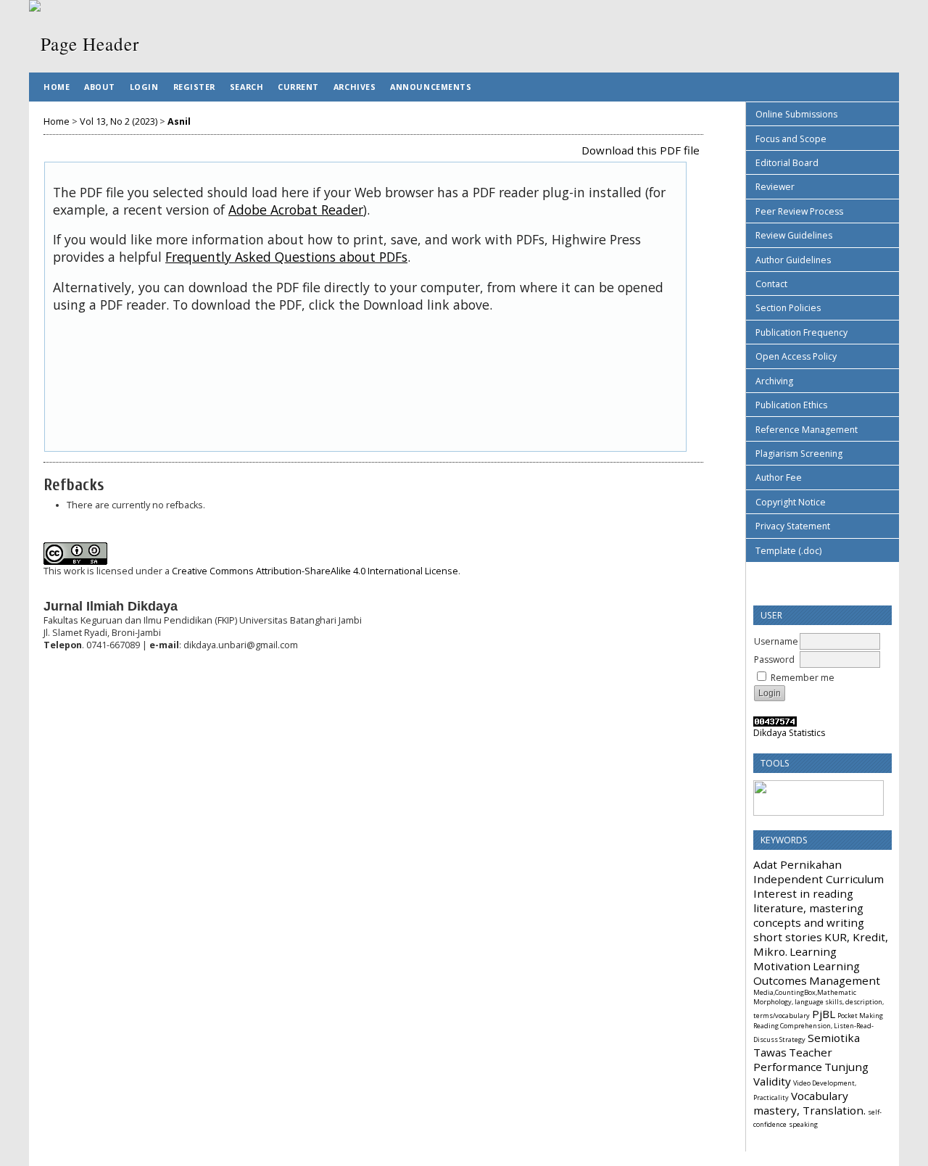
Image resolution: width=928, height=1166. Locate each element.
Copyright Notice (790, 502)
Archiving (774, 381)
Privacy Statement (792, 526)
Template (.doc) (788, 551)
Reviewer (775, 187)
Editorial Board (787, 163)
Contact (771, 284)
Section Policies (788, 308)
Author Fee (778, 477)
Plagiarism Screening (798, 453)
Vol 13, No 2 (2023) (118, 121)
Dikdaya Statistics (789, 733)
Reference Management (806, 429)
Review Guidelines (793, 235)
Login (144, 86)
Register (194, 86)
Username (776, 641)
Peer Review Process (799, 211)
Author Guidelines (793, 260)
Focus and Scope (790, 139)
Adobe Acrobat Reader (295, 209)
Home (57, 86)
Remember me (802, 677)
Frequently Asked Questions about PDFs (286, 256)
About (99, 86)
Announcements (430, 86)
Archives (355, 86)
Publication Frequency (801, 332)
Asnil (179, 121)
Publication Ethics (791, 405)
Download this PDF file (640, 150)
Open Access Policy (796, 356)
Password (774, 659)
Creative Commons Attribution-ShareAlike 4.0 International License (315, 571)
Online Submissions (796, 114)
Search (246, 86)
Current (298, 86)
